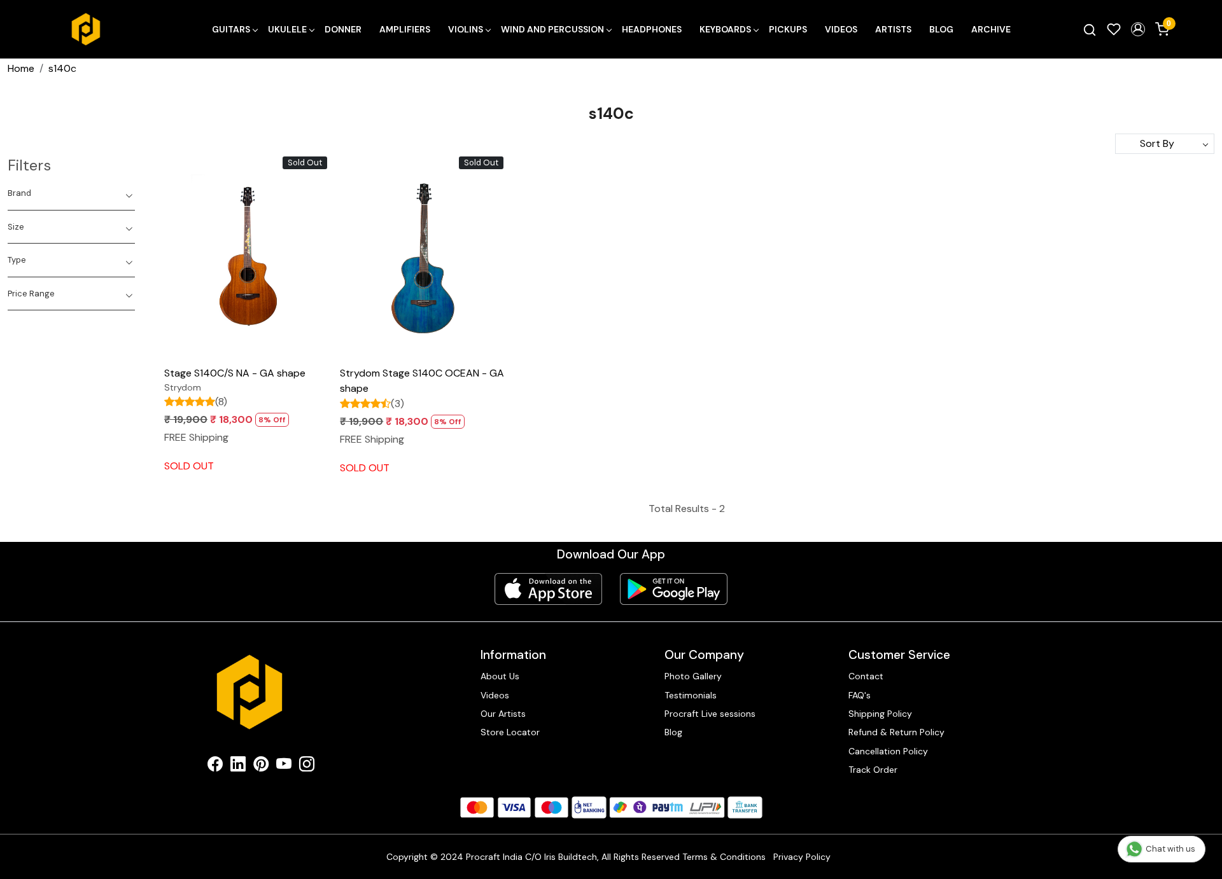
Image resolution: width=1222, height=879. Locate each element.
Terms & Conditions (724, 856)
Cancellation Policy (888, 751)
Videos (841, 29)
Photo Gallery (693, 676)
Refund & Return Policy (896, 732)
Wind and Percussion (552, 29)
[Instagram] (307, 766)
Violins (465, 29)
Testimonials (690, 695)
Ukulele (287, 29)
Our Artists (503, 713)
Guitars (231, 29)
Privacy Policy (802, 856)
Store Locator (510, 732)
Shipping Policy (880, 713)
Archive (991, 29)
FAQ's (859, 695)
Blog (941, 29)
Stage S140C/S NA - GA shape (235, 373)
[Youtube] (284, 766)
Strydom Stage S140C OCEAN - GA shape (422, 380)
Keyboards (725, 29)
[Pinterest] (261, 766)
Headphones (652, 29)
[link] (1090, 29)
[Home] (86, 29)
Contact (865, 676)
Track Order (872, 769)
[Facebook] (215, 766)
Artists (893, 29)
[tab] (71, 193)
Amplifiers (404, 29)
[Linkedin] (238, 766)
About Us (500, 676)
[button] (1138, 29)
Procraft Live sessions (709, 713)
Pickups (788, 29)
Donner (343, 29)
